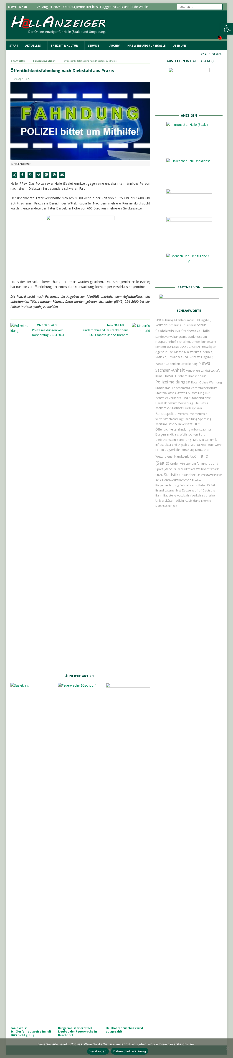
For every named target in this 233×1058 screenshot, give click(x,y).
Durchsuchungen (166, 506)
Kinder (174, 463)
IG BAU (211, 485)
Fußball (184, 485)
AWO (193, 456)
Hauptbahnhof (165, 342)
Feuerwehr (214, 445)
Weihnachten (189, 434)
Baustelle (169, 495)
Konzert (160, 347)
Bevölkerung (189, 364)
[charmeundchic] (189, 209)
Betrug (204, 403)
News (204, 363)
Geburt (172, 403)
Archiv (114, 46)
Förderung (174, 325)
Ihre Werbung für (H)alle (146, 46)
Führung (167, 320)
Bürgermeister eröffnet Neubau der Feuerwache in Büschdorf (77, 1031)
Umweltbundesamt (204, 342)
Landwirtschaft (210, 371)
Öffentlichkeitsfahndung (172, 429)
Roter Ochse (199, 382)
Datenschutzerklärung (129, 1051)
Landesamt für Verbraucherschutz (194, 388)
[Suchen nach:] (200, 6)
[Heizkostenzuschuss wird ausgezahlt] (128, 853)
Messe (178, 352)
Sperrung (204, 419)
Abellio (196, 480)
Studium (174, 469)
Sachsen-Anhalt (170, 370)
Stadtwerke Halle (195, 331)
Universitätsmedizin (169, 500)
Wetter (160, 364)
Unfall (202, 485)
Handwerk (181, 456)
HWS (170, 352)
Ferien (159, 450)
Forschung (187, 450)
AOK (158, 480)
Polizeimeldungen (172, 382)
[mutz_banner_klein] (189, 300)
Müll (177, 331)
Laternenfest (173, 490)
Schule (202, 325)
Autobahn (184, 495)
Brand (159, 490)
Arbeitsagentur (201, 429)
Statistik (171, 474)
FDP (207, 393)
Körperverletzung (167, 485)
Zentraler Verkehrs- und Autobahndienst (182, 398)
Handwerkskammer (176, 480)
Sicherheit (184, 342)
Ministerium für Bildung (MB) (192, 320)
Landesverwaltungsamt (171, 337)
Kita (196, 403)
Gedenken (173, 364)
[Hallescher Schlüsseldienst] (189, 181)
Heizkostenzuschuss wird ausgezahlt (124, 1030)
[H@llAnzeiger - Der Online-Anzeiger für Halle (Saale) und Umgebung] (116, 38)
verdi (193, 485)
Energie (206, 501)
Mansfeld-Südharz (168, 408)
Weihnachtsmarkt (207, 469)
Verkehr (161, 325)
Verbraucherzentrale (192, 414)
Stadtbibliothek (165, 393)
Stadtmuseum (197, 337)
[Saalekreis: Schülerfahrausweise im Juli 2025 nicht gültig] (32, 853)
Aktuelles (33, 46)
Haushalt (161, 403)
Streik (159, 475)
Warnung (215, 382)
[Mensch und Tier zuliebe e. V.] (189, 276)
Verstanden (97, 1051)
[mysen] (189, 245)
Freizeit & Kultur (64, 46)
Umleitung (190, 419)
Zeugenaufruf (192, 490)
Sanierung (184, 440)
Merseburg (185, 403)
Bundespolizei (166, 413)
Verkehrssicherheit (204, 495)
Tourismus (189, 325)
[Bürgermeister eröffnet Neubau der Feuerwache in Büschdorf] (80, 853)
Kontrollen (193, 371)
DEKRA (201, 445)
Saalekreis (164, 330)
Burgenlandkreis (167, 434)
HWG (195, 440)
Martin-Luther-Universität (173, 424)
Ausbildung (192, 501)
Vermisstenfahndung (168, 419)
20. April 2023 (22, 79)
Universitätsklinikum (210, 475)
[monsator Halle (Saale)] (189, 150)
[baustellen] (189, 104)
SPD (158, 320)
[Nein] (227, 1048)
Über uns (180, 46)
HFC (196, 424)
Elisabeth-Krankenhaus (190, 376)
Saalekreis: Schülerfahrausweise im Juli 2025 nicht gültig (30, 1031)
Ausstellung (196, 393)
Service (93, 46)
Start (13, 46)
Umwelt (182, 393)
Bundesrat (162, 388)
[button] (14, 175)
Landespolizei (192, 408)
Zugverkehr (172, 450)
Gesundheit (187, 475)
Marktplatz (188, 469)
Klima (158, 376)
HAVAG (168, 375)
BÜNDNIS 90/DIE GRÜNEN (183, 347)
